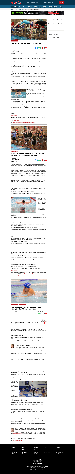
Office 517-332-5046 (32, 467)
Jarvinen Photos (16, 120)
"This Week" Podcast (47, 452)
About (49, 2)
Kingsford (23, 275)
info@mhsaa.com (42, 467)
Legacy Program (58, 453)
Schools (37, 2)
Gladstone (20, 122)
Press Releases (46, 453)
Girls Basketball (14, 304)
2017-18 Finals (24, 122)
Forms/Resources (25, 453)
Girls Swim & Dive (18, 9)
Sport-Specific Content (59, 452)
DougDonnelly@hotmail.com (17, 433)
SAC (12, 449)
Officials (45, 2)
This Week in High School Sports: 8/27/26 (55, 31)
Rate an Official (36, 453)
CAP (34, 449)
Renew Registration (59, 449)
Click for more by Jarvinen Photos (29, 273)
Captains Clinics (14, 452)
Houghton (29, 122)
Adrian (20, 440)
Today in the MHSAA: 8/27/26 (53, 34)
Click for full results (14, 115)
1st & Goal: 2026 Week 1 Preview (53, 37)
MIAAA (23, 449)
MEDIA (45, 447)
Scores (28, 2)
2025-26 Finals (15, 275)
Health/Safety (36, 452)
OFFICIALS (58, 447)
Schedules (33, 2)
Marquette (33, 122)
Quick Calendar (24, 452)
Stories (23, 9)
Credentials (45, 449)
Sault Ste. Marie (15, 122)
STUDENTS (14, 447)
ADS (23, 447)
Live (41, 2)
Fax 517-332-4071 (38, 467)
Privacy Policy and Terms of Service (40, 469)
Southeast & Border (16, 440)
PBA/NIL (13, 453)
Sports (14, 9)
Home (11, 9)
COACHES (36, 447)
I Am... (53, 2)
